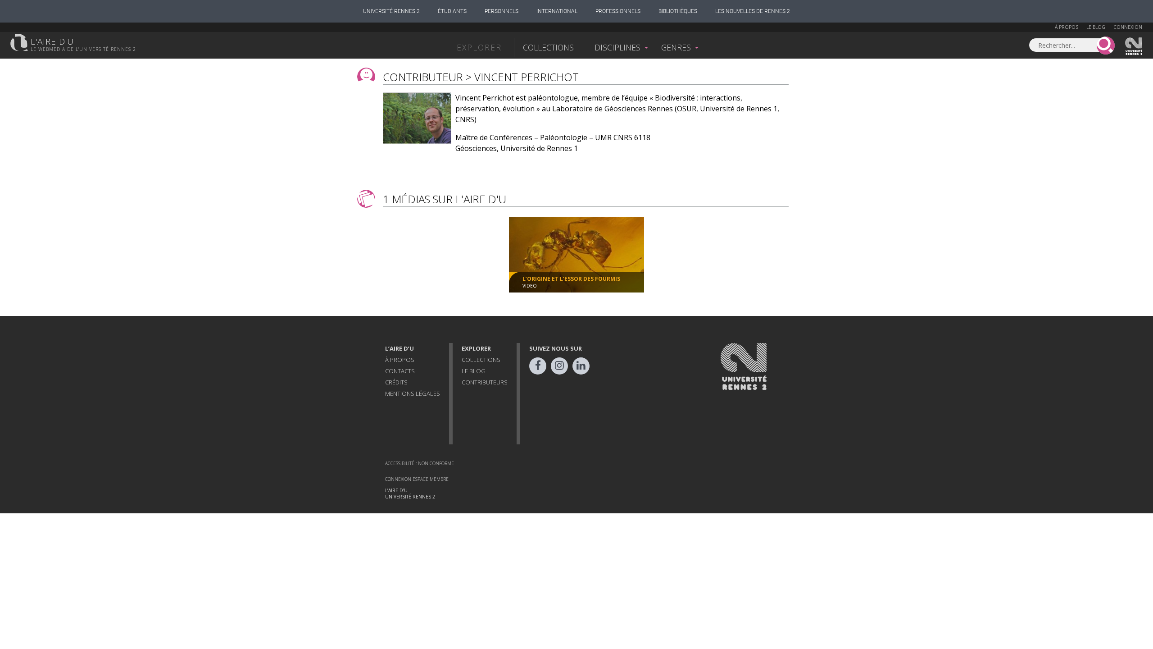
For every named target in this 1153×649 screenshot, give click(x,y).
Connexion (1127, 27)
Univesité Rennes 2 (1134, 46)
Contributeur (423, 76)
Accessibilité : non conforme (419, 463)
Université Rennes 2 (391, 11)
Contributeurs (485, 382)
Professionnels (617, 11)
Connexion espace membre (417, 479)
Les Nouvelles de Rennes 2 (752, 11)
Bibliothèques (677, 11)
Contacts (400, 371)
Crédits (396, 382)
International (556, 11)
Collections (548, 47)
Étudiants (452, 11)
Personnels (501, 11)
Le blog (1095, 27)
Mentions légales (412, 393)
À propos (1066, 27)
